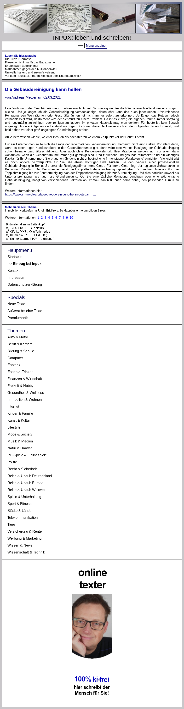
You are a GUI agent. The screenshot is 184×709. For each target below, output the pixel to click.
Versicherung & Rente (24, 531)
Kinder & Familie (20, 413)
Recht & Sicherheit (22, 469)
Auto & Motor (17, 337)
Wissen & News (20, 545)
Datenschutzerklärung (24, 284)
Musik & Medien (20, 441)
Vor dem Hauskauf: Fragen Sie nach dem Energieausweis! (43, 76)
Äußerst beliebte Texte (24, 311)
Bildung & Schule (20, 351)
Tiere (11, 524)
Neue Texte (16, 304)
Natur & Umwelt (19, 448)
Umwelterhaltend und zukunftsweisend (30, 72)
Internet (13, 406)
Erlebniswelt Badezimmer (21, 65)
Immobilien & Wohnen (24, 399)
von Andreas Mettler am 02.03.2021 (33, 97)
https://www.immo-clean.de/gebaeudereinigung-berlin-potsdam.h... (50, 194)
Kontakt (13, 270)
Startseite (14, 257)
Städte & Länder (20, 510)
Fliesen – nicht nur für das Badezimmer (30, 62)
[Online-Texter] (92, 704)
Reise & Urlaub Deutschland (29, 476)
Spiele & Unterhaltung (24, 497)
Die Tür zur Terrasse (18, 59)
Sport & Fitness (19, 504)
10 (71, 217)
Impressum (16, 277)
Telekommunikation (22, 517)
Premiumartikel (19, 318)
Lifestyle (13, 427)
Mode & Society (19, 434)
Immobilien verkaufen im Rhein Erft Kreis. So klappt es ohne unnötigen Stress (55, 210)
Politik (12, 462)
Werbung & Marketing (24, 538)
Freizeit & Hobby (20, 386)
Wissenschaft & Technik (26, 552)
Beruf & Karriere (20, 344)
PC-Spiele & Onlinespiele (27, 455)
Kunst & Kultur (18, 420)
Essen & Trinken (20, 372)
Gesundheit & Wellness (25, 393)
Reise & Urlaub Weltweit (26, 490)
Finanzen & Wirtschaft (24, 379)
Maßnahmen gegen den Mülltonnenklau (31, 69)
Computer (15, 358)
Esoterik (13, 365)
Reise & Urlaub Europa (25, 483)
